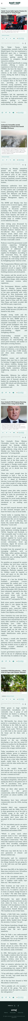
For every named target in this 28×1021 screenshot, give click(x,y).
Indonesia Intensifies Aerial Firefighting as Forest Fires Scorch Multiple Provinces (12, 125)
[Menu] (1, 2)
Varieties (3, 7)
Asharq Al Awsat (5, 34)
